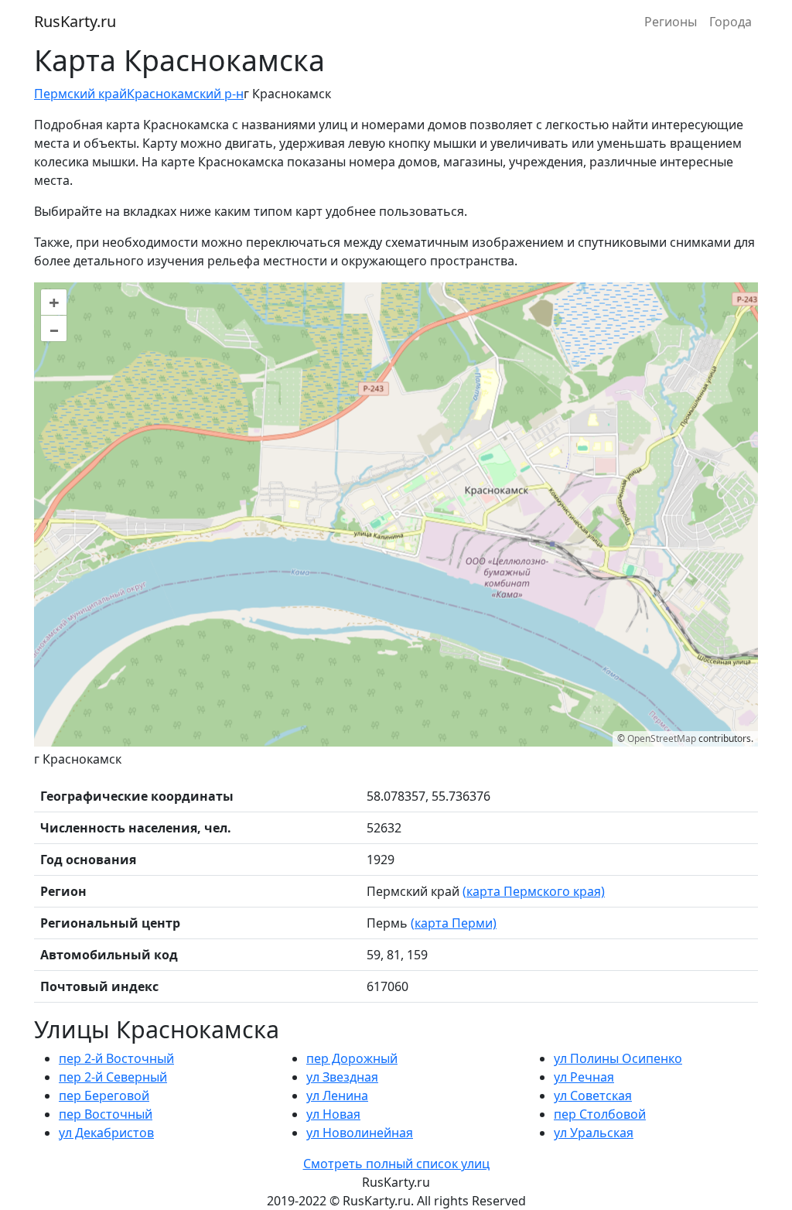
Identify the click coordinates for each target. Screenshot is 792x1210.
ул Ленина (337, 1095)
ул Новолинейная (359, 1132)
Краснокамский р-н (185, 93)
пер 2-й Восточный (116, 1058)
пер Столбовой (600, 1114)
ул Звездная (342, 1076)
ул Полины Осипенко (618, 1058)
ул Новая (333, 1114)
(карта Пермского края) (534, 891)
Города (730, 21)
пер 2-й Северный (113, 1076)
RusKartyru (75, 21)
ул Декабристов (106, 1132)
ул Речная (584, 1076)
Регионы (670, 21)
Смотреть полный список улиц (396, 1163)
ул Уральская (593, 1132)
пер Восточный (105, 1114)
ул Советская (593, 1095)
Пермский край (80, 93)
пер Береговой (104, 1095)
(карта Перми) (454, 922)
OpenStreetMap (661, 738)
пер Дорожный (352, 1058)
